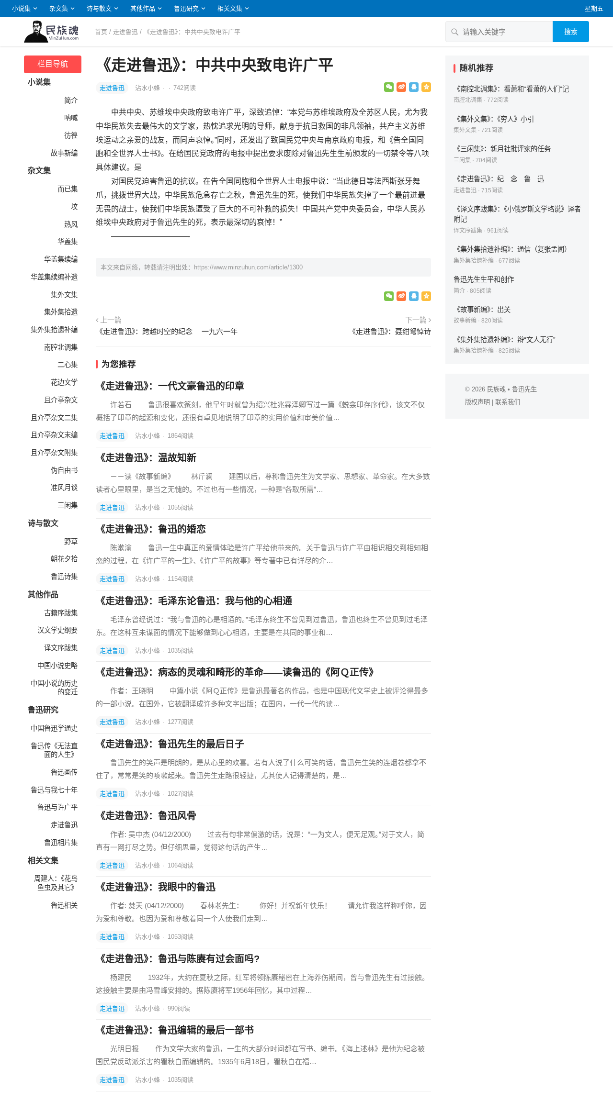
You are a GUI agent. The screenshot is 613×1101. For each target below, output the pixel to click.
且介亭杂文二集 (54, 418)
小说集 (21, 8)
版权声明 (477, 402)
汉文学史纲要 (57, 630)
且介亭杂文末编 (54, 435)
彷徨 (71, 135)
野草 (71, 541)
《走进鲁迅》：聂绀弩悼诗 (390, 331)
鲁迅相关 (64, 905)
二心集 (67, 364)
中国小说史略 (57, 665)
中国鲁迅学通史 (54, 728)
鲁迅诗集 (64, 576)
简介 (71, 100)
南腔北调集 (61, 347)
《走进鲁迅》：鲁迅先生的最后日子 (170, 744)
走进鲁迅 (125, 31)
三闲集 (67, 505)
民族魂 (496, 389)
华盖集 (67, 241)
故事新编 (64, 153)
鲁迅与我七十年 (54, 790)
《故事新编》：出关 (482, 309)
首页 (101, 31)
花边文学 (64, 382)
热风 (71, 224)
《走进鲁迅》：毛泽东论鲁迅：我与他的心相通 (194, 601)
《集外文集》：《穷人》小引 (494, 119)
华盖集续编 (61, 259)
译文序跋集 (61, 648)
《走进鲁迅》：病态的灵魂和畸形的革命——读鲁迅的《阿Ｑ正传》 (237, 672)
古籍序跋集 (61, 613)
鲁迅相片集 (61, 842)
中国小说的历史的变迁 (54, 687)
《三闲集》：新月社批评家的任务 (502, 149)
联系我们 (507, 402)
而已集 (67, 189)
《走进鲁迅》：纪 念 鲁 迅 (499, 179)
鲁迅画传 (64, 772)
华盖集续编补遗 (54, 277)
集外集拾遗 (61, 312)
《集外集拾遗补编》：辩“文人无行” (505, 340)
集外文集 (64, 295)
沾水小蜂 (148, 87)
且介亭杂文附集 (54, 452)
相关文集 (229, 8)
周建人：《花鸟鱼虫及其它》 (56, 883)
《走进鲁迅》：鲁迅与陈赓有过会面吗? (178, 959)
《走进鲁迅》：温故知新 (146, 458)
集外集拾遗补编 (54, 330)
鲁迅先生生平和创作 (484, 279)
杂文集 (58, 8)
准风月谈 (64, 487)
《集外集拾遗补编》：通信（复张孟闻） (512, 249)
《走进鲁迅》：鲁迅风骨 (146, 816)
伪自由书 (64, 470)
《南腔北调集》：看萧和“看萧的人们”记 (511, 89)
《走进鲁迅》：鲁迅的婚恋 (151, 529)
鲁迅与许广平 (57, 807)
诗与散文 (99, 8)
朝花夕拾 (64, 559)
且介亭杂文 (61, 400)
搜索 (571, 31)
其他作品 (142, 8)
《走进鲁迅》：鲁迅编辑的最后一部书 (175, 1030)
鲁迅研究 (186, 8)
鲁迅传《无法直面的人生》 (54, 750)
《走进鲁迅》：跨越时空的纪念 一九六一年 (167, 331)
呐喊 (71, 118)
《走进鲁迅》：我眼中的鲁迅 (156, 887)
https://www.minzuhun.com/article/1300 (248, 267)
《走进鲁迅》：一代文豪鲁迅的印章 (170, 386)
